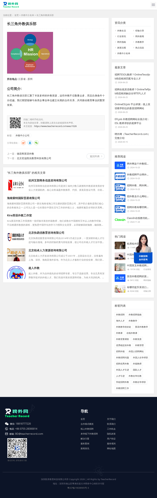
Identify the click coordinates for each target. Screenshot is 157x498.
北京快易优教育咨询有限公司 (46, 232)
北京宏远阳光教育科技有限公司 (34, 158)
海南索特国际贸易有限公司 (23, 198)
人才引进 (120, 375)
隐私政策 (111, 433)
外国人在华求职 (140, 357)
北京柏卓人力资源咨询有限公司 (48, 250)
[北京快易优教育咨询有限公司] (16, 237)
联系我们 (111, 423)
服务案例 (85, 443)
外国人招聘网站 (136, 351)
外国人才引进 (122, 369)
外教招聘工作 (122, 388)
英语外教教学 (141, 326)
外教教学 (139, 41)
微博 (23, 142)
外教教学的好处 (123, 326)
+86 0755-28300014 (26, 428)
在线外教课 (131, 332)
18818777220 (23, 423)
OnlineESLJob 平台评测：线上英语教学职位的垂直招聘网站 (132, 106)
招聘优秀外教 (122, 363)
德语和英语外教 (25, 153)
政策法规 (121, 47)
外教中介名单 (27, 15)
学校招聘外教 (122, 382)
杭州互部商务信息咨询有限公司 (48, 180)
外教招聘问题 (122, 357)
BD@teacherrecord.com (29, 433)
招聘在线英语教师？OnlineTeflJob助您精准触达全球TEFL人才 (133, 91)
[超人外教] (16, 272)
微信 (36, 142)
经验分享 (139, 30)
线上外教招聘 (87, 428)
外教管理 (139, 345)
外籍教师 (137, 363)
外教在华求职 (139, 382)
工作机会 (111, 428)
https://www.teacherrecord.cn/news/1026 (55, 126)
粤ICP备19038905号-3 (78, 487)
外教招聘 (120, 314)
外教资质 (137, 339)
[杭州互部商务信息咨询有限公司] (16, 184)
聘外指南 (121, 41)
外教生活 (121, 30)
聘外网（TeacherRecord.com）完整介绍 (132, 136)
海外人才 (120, 320)
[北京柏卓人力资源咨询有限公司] (16, 254)
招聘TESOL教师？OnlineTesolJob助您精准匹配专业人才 (132, 76)
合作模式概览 (87, 423)
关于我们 (111, 419)
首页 (16, 15)
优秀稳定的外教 (123, 345)
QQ (30, 142)
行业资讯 (121, 36)
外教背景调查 (122, 339)
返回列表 (95, 156)
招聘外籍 (120, 351)
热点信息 (139, 47)
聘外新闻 (139, 36)
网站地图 (111, 448)
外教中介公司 (22, 135)
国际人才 (137, 369)
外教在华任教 (135, 375)
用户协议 (111, 438)
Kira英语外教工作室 (19, 215)
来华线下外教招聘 (89, 433)
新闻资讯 (85, 448)
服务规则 (111, 443)
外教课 (119, 332)
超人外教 (34, 268)
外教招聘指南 (135, 314)
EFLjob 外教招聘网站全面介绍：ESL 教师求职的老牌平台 (132, 121)
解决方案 (85, 438)
